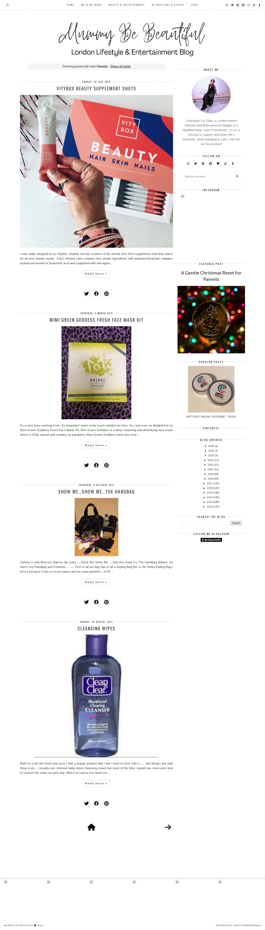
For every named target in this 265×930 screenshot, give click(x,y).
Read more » (96, 273)
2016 (210, 488)
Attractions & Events (168, 4)
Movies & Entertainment (127, 4)
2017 (210, 483)
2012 (210, 506)
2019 (211, 474)
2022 (211, 460)
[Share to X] (86, 293)
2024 (211, 450)
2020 (211, 469)
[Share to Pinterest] (106, 293)
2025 (211, 446)
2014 (210, 497)
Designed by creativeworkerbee (238, 925)
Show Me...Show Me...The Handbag (96, 491)
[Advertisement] (223, 577)
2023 (211, 455)
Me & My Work (91, 4)
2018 (211, 478)
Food (194, 4)
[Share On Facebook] (96, 293)
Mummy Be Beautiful (19, 925)
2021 (211, 464)
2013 (210, 502)
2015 (210, 492)
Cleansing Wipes (96, 628)
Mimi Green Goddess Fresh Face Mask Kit (96, 319)
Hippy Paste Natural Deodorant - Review (211, 416)
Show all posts (120, 66)
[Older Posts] (168, 827)
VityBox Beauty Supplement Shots (96, 88)
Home (70, 4)
